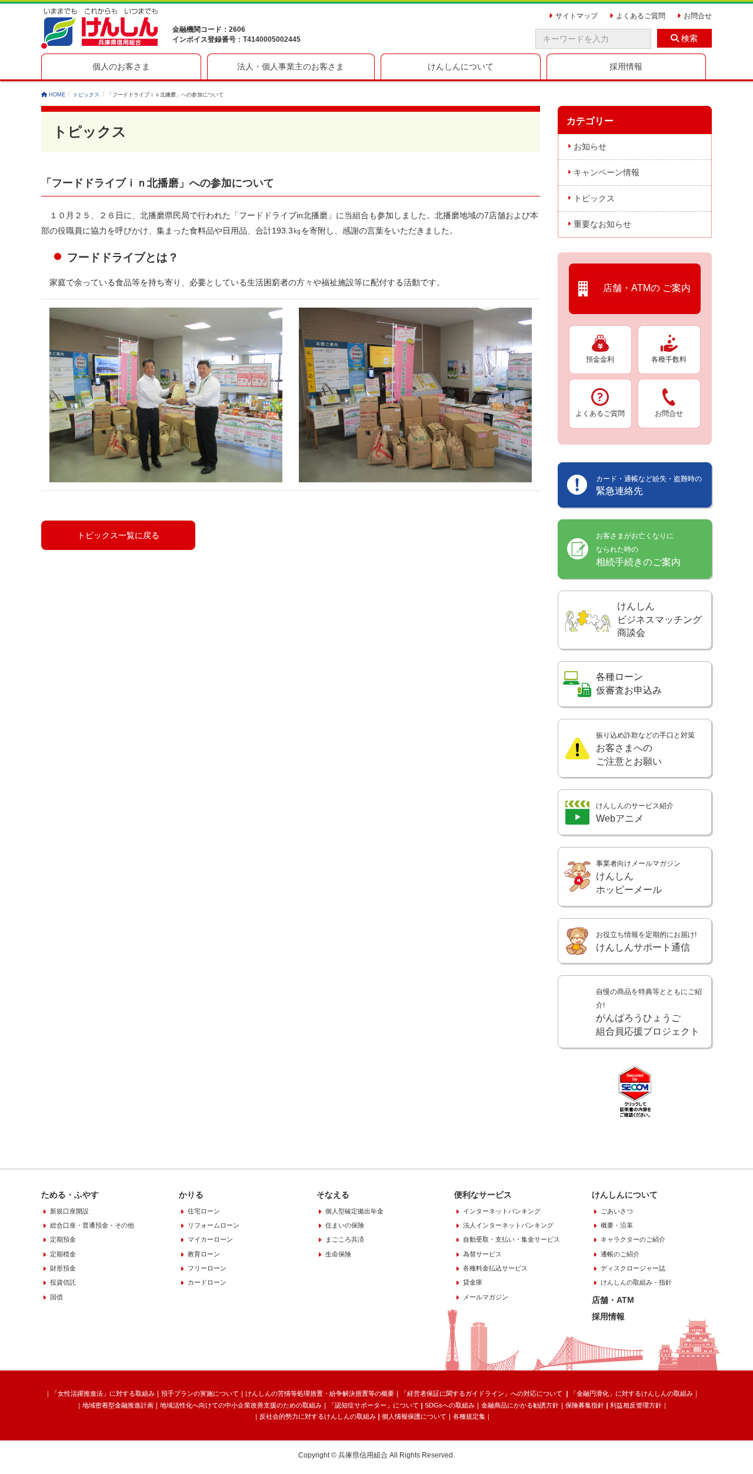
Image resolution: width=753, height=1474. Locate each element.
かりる (191, 1194)
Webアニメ (635, 812)
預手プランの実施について (200, 1393)
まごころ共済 (344, 1239)
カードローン (207, 1282)
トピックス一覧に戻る (118, 535)
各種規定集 (469, 1416)
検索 (688, 38)
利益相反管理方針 (636, 1405)
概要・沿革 (617, 1225)
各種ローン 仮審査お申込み (629, 683)
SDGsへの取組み (450, 1405)
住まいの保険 (344, 1225)
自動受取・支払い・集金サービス (511, 1239)
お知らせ (590, 146)
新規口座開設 (69, 1211)
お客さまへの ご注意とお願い (645, 748)
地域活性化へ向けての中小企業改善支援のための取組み (241, 1405)
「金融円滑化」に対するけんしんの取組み (631, 1393)
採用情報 (608, 1316)
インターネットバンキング (502, 1211)
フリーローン (207, 1268)
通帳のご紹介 (620, 1254)
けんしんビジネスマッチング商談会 (659, 619)
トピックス (594, 198)
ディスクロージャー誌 (633, 1268)
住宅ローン (204, 1211)
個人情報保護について (414, 1416)
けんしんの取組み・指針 (636, 1282)
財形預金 (63, 1268)
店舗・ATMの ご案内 (642, 288)
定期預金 (63, 1239)
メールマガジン (485, 1296)
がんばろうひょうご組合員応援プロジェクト (649, 1012)
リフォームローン (213, 1225)
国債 (56, 1296)
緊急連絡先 (649, 485)
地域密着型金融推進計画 (118, 1405)
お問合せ (669, 413)
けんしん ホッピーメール (638, 877)
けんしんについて (625, 1194)
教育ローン (204, 1254)
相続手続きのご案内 (638, 549)
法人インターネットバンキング (508, 1225)
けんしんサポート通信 (646, 941)
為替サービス (482, 1254)
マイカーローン (210, 1239)
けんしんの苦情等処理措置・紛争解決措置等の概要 (319, 1393)
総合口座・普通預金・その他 (92, 1225)
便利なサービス (483, 1194)
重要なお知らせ (602, 224)
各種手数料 (669, 359)
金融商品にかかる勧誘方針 (520, 1405)
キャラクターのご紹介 (633, 1239)
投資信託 (63, 1282)
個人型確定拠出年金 (354, 1211)
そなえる (332, 1194)
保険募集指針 (584, 1405)
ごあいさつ (617, 1211)
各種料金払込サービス (495, 1268)
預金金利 (600, 359)
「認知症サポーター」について (373, 1405)
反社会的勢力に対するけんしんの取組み (317, 1416)
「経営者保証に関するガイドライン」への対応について (482, 1393)
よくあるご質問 (600, 413)
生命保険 (338, 1254)
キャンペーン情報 (606, 172)
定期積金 (63, 1254)
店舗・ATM (613, 1300)
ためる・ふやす (70, 1194)
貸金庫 (472, 1282)
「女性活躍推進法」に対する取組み (103, 1393)
